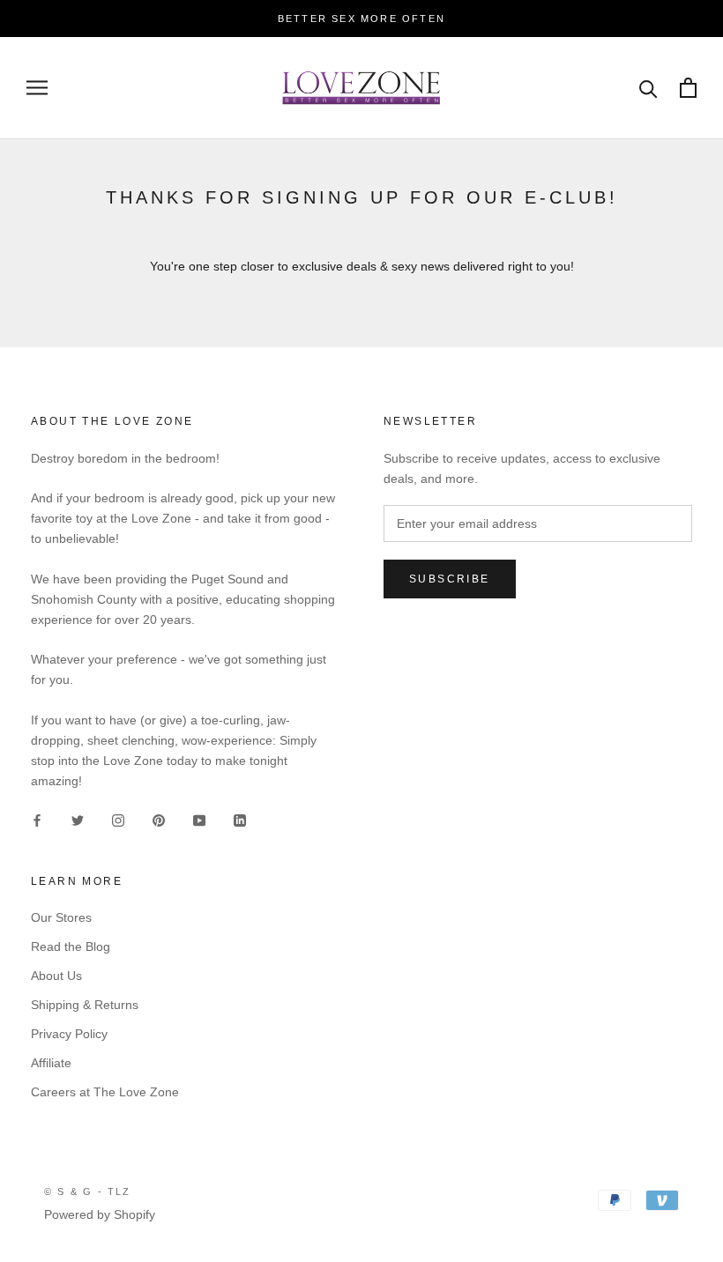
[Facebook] (37, 819)
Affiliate (51, 1063)
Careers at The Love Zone (105, 1092)
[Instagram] (118, 819)
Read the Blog (70, 946)
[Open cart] (688, 88)
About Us (56, 976)
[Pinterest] (159, 819)
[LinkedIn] (240, 819)
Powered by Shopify (99, 1214)
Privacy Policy (69, 1034)
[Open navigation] (37, 87)
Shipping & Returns (84, 1005)
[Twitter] (77, 819)
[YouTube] (199, 819)
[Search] (648, 87)
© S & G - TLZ (87, 1191)
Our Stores (61, 917)
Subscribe (449, 579)
